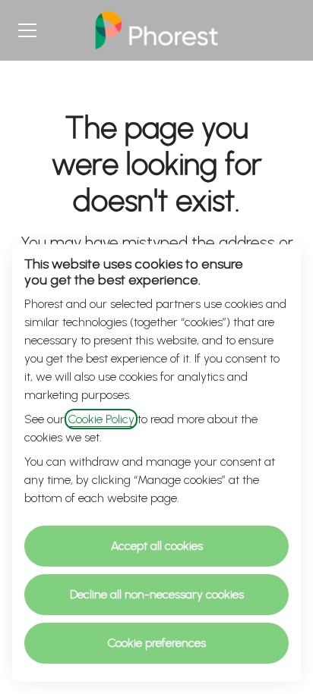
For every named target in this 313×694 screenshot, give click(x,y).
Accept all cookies (157, 546)
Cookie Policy (101, 419)
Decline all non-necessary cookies (157, 594)
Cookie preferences (156, 643)
